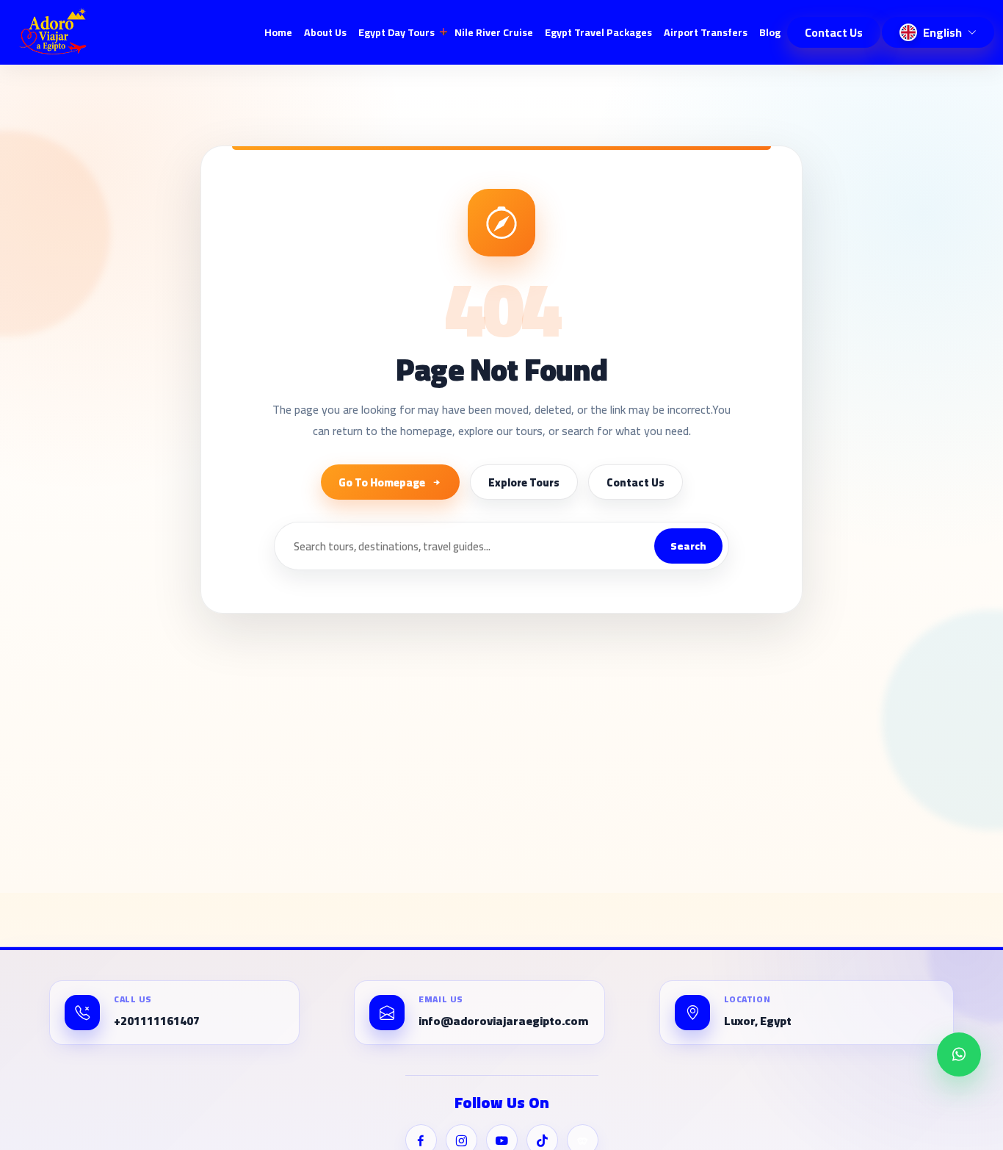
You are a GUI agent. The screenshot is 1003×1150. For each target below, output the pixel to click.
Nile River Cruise (494, 32)
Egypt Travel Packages (598, 32)
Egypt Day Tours (396, 32)
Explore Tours (524, 482)
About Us (325, 32)
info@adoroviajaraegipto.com (503, 1021)
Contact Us (834, 32)
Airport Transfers (705, 32)
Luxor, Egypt (758, 1021)
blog (770, 32)
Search (688, 546)
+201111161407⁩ (157, 1021)
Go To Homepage (381, 482)
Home (278, 32)
